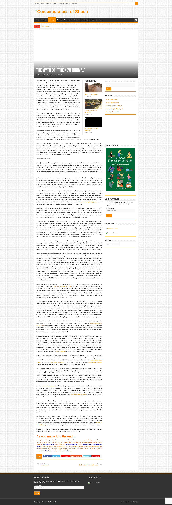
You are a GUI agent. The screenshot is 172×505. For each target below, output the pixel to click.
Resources (84, 20)
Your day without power (112, 112)
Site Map (68, 3)
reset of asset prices (48, 386)
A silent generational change (114, 105)
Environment (67, 20)
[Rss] (123, 4)
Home (37, 20)
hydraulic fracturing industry (62, 286)
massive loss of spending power (88, 202)
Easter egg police (61, 351)
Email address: (110, 208)
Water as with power (91, 94)
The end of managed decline (48, 26)
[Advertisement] (120, 129)
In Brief (43, 20)
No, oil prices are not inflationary (91, 129)
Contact (74, 3)
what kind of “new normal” (78, 394)
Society (76, 20)
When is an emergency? (112, 102)
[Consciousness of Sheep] (62, 11)
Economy (51, 20)
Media (54, 3)
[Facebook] (124, 4)
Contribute (61, 3)
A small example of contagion (91, 111)
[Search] (136, 3)
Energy (59, 20)
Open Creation (134, 502)
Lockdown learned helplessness (88, 464)
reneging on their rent (57, 362)
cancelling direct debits (95, 362)
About (100, 20)
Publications (93, 20)
